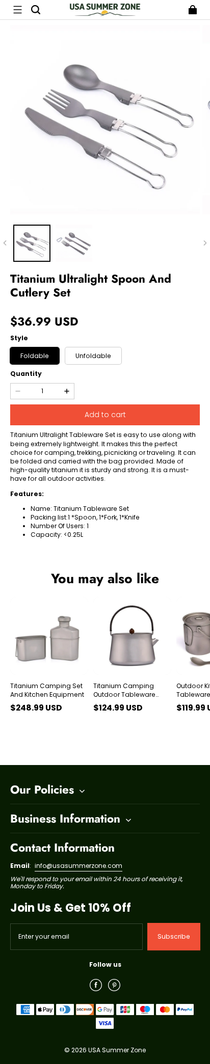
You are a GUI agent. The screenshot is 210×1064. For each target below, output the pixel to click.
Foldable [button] (34, 355)
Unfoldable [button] (93, 355)
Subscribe (174, 936)
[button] (17, 10)
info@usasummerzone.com (78, 865)
